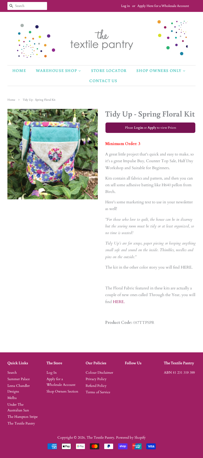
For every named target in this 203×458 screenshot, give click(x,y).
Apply (152, 127)
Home (19, 70)
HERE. (119, 302)
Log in (125, 5)
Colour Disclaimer (99, 372)
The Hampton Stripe (22, 417)
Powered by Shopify (131, 437)
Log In (52, 372)
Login (138, 127)
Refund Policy (96, 386)
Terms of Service (98, 392)
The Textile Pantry (21, 423)
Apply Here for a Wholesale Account (163, 5)
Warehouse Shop (57, 70)
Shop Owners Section (62, 391)
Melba (12, 398)
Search (12, 372)
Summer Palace (18, 379)
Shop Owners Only (159, 70)
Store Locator (109, 70)
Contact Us (103, 80)
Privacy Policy (96, 379)
